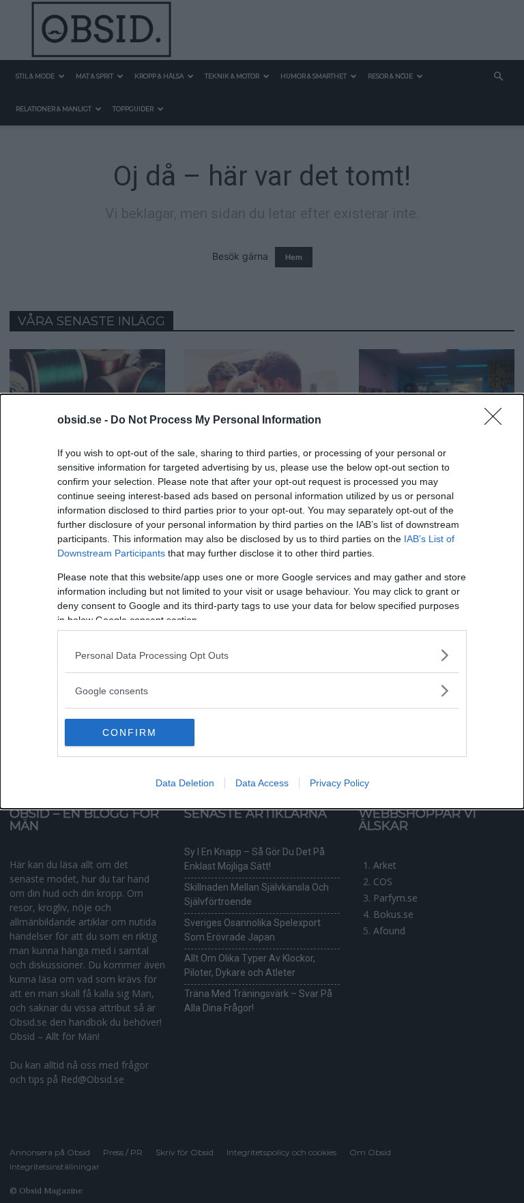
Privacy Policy (339, 782)
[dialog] (262, 601)
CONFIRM (129, 732)
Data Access (262, 782)
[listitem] (262, 655)
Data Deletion (185, 782)
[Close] (497, 421)
